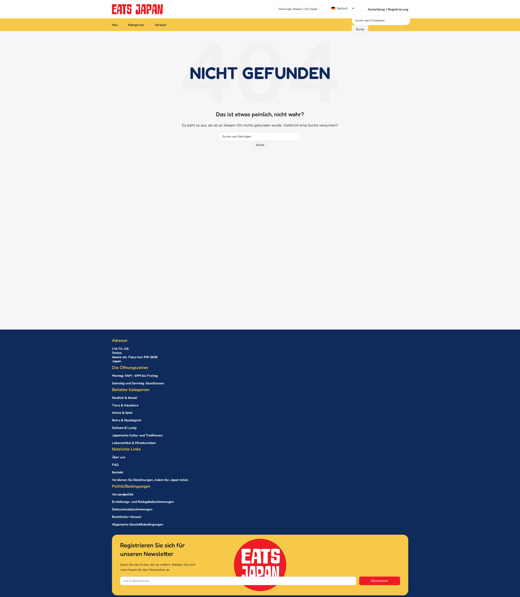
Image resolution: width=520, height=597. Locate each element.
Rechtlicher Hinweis (126, 517)
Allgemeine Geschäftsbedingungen (137, 524)
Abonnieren (379, 581)
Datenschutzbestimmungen (132, 509)
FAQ (115, 465)
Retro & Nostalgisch (126, 420)
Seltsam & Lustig (124, 428)
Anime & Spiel (122, 412)
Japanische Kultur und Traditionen (137, 435)
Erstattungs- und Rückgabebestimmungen (143, 502)
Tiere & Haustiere (125, 405)
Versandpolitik (122, 494)
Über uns (118, 457)
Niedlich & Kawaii (124, 398)
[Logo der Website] (137, 9)
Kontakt (117, 472)
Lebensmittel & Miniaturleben (134, 443)
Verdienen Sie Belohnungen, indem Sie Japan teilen (150, 480)
